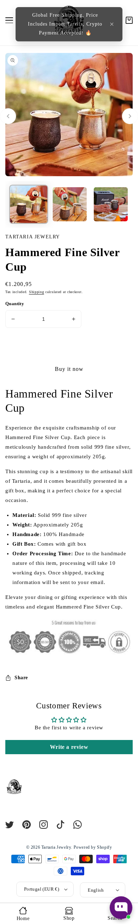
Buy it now (69, 369)
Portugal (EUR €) (41, 889)
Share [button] (21, 677)
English (96, 890)
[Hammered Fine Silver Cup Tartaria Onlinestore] (28, 205)
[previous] (8, 116)
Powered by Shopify (93, 847)
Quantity (14, 303)
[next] (130, 116)
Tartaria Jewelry (56, 847)
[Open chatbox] (121, 907)
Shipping (36, 292)
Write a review (69, 747)
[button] (112, 24)
